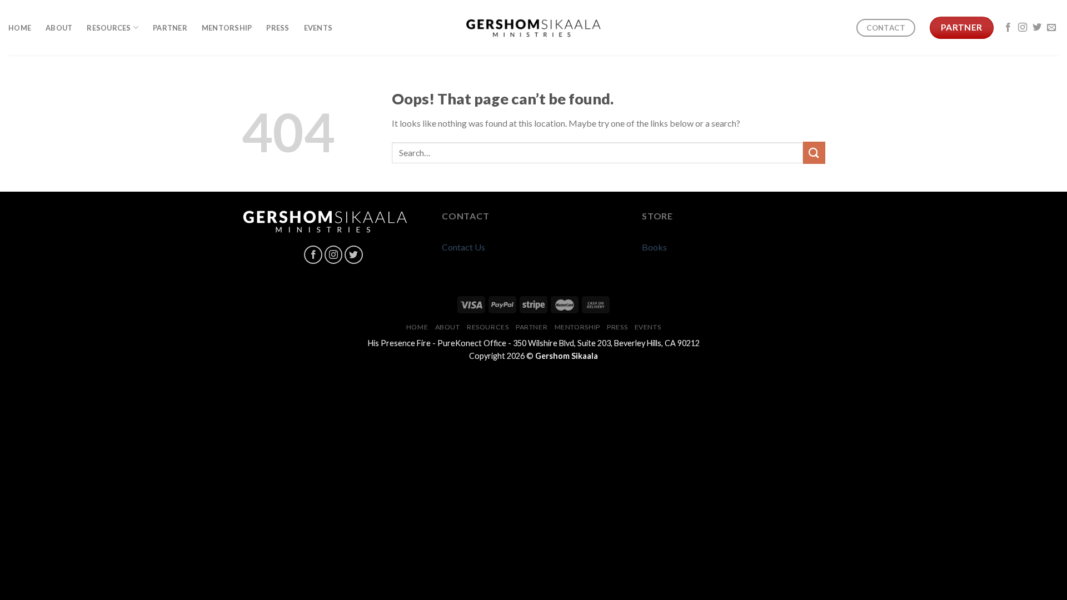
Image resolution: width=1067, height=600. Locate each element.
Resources (109, 27)
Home (19, 27)
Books (654, 247)
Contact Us (463, 247)
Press (277, 27)
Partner (170, 27)
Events (318, 27)
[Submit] (814, 152)
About (59, 27)
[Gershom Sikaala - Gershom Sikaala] (533, 28)
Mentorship (227, 27)
